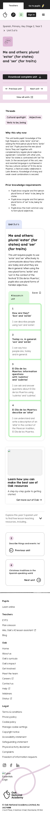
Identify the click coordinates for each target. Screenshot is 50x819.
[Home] (5, 14)
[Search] (13, 15)
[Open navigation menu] (43, 14)
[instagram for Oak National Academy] (4, 765)
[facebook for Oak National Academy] (11, 765)
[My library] (21, 15)
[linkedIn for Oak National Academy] (18, 765)
